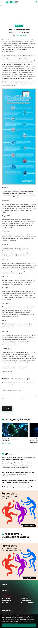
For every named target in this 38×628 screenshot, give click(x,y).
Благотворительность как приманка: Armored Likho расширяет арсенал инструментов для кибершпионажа (18, 474)
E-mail (22, 398)
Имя (3, 398)
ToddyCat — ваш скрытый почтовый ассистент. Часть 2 (18, 487)
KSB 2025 (5, 603)
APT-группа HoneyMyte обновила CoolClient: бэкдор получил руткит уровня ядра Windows (18, 458)
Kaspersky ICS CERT (27, 603)
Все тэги (23, 596)
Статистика (24, 598)
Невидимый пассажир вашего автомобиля (11, 439)
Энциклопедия (6, 600)
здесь (17, 621)
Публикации (19, 25)
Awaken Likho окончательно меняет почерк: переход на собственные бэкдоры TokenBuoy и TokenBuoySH (19, 481)
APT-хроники (6, 598)
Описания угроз (26, 600)
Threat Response (7, 596)
